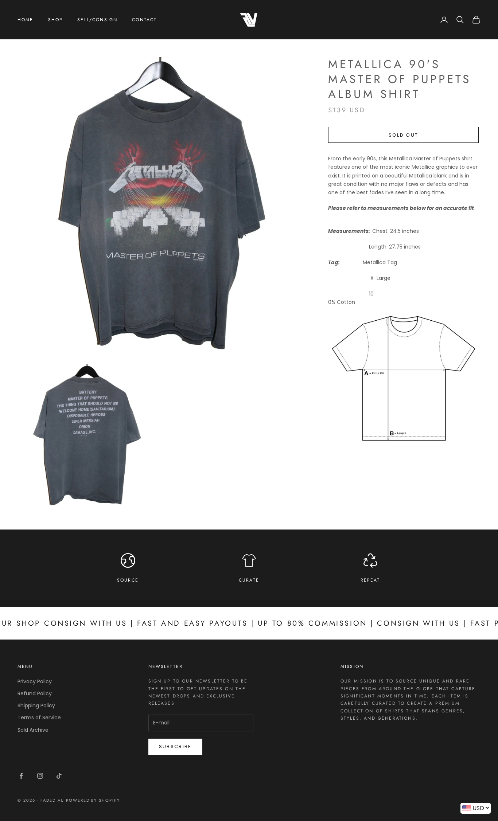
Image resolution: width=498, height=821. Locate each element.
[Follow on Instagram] (40, 775)
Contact (144, 19)
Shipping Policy (36, 705)
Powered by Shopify (93, 800)
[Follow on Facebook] (21, 775)
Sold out (404, 135)
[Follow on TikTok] (59, 775)
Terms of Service (39, 717)
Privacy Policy (34, 681)
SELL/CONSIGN (97, 19)
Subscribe (175, 746)
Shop (55, 19)
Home (25, 19)
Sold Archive (32, 730)
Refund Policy (34, 693)
